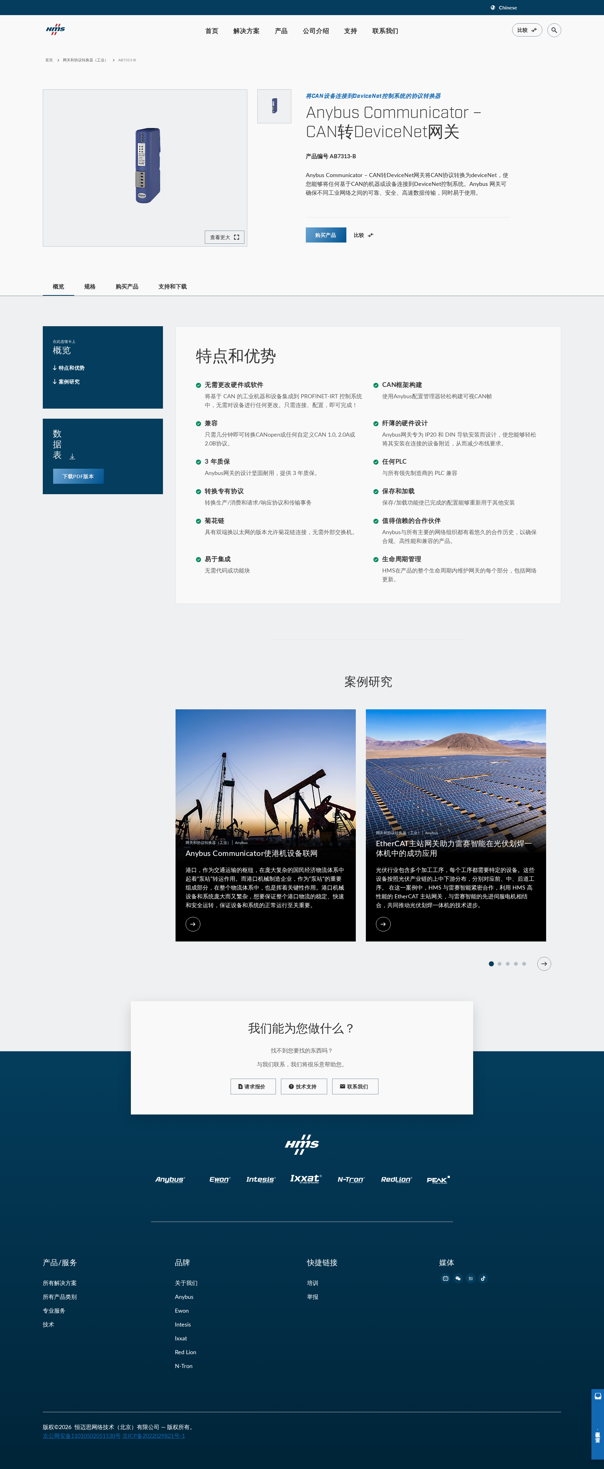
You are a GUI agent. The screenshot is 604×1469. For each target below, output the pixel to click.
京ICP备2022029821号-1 (153, 1435)
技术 (48, 1324)
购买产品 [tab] (127, 286)
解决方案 (246, 30)
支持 (350, 30)
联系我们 (385, 30)
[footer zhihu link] (470, 1278)
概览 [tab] (58, 286)
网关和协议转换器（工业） (85, 59)
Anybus (184, 1296)
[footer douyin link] (483, 1278)
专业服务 (54, 1310)
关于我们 (186, 1283)
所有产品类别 (60, 1296)
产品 (281, 30)
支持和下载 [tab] (173, 286)
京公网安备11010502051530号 (82, 1435)
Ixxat (181, 1338)
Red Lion (185, 1352)
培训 (312, 1283)
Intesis (183, 1324)
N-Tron (184, 1366)
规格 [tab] (90, 286)
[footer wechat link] (458, 1278)
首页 (212, 30)
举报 (312, 1296)
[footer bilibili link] (445, 1278)
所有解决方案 (60, 1283)
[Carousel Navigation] (544, 964)
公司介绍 (316, 30)
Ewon (182, 1310)
